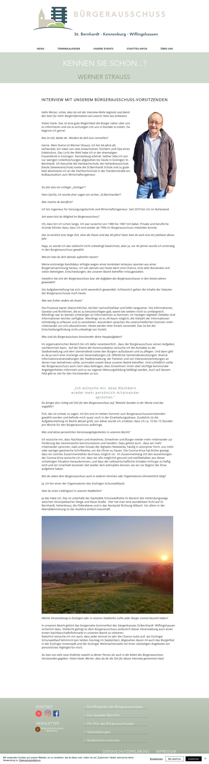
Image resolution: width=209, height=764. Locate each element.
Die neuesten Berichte (103, 715)
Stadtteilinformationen (103, 740)
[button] (51, 729)
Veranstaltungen (98, 732)
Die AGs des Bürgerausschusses (110, 723)
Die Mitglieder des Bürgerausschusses (115, 707)
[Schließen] (205, 759)
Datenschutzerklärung (30, 760)
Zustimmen (193, 758)
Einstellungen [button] (156, 758)
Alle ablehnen (174, 758)
